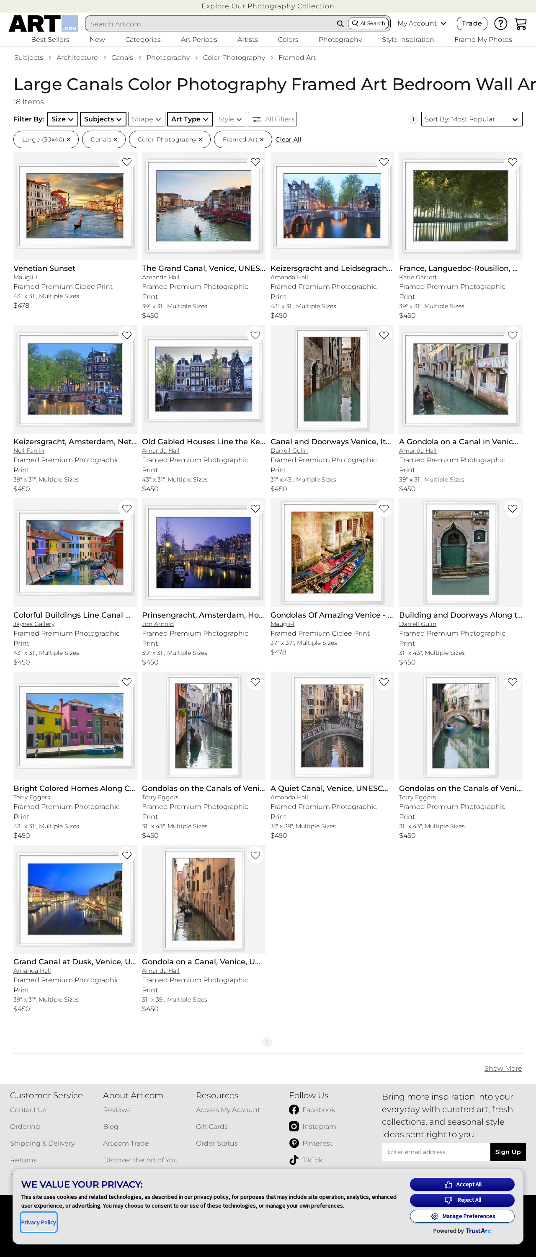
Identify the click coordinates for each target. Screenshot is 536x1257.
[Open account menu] (443, 23)
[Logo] (43, 23)
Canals (122, 58)
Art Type (186, 119)
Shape (142, 119)
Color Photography (234, 58)
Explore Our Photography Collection (268, 6)
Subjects (28, 58)
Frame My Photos (483, 40)
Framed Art (297, 58)
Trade (472, 23)
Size (59, 119)
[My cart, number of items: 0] (521, 23)
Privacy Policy (38, 1222)
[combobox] (209, 24)
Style (226, 119)
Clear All (289, 139)
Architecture (77, 58)
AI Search (373, 23)
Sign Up (508, 1152)
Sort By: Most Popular (460, 119)
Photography (168, 58)
